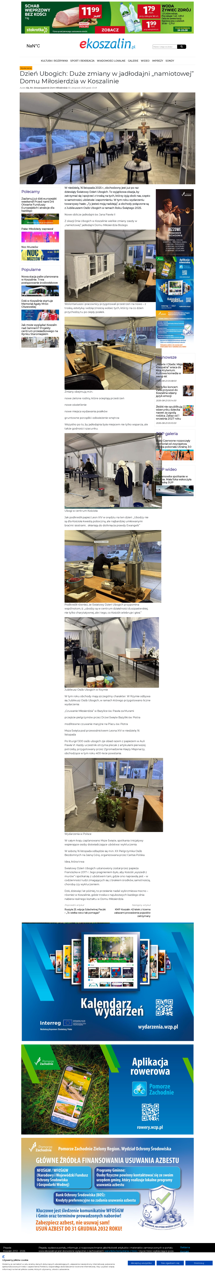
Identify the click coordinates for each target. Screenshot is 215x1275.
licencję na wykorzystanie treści (65, 1228)
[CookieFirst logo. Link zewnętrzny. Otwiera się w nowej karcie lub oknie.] (3, 1256)
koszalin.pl (186, 1231)
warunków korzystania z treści (121, 1222)
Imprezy (157, 32)
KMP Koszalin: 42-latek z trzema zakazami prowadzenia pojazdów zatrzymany (132, 884)
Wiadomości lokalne (111, 32)
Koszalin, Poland (42, 17)
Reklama (185, 1218)
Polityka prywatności (191, 1227)
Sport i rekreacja (82, 32)
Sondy (170, 32)
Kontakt (184, 1223)
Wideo (145, 32)
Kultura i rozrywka (54, 32)
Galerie (133, 32)
